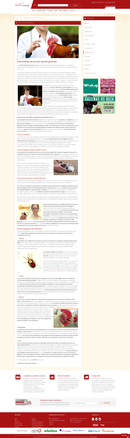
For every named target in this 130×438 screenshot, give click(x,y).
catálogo (50, 10)
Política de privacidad (37, 423)
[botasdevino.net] (108, 430)
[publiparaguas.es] (93, 430)
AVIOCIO (35, 360)
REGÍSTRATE (112, 5)
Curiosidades (89, 48)
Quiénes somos (18, 423)
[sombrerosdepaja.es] (65, 430)
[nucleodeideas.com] (36, 430)
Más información (93, 437)
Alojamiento (89, 31)
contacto (72, 10)
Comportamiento (90, 35)
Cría (87, 40)
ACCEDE (106, 5)
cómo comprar (63, 10)
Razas (87, 69)
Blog (21, 18)
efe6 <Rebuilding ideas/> (47, 435)
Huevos (88, 60)
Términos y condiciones (37, 422)
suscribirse (107, 403)
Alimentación (89, 27)
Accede (33, 418)
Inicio (33, 10)
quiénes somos (41, 10)
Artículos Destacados (91, 73)
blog (55, 10)
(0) (111, 7)
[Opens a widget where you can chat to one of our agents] (124, 435)
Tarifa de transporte (37, 427)
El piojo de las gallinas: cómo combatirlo (59, 265)
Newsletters (17, 422)
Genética (88, 56)
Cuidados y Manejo (90, 44)
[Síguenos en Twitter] (96, 420)
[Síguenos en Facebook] (93, 420)
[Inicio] (22, 4)
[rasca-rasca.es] (79, 430)
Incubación (88, 64)
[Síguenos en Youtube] (100, 420)
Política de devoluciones (38, 425)
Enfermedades (89, 52)
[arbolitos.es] (50, 430)
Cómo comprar (18, 425)
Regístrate (34, 420)
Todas (87, 23)
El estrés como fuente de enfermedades (41, 131)
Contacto (17, 427)
